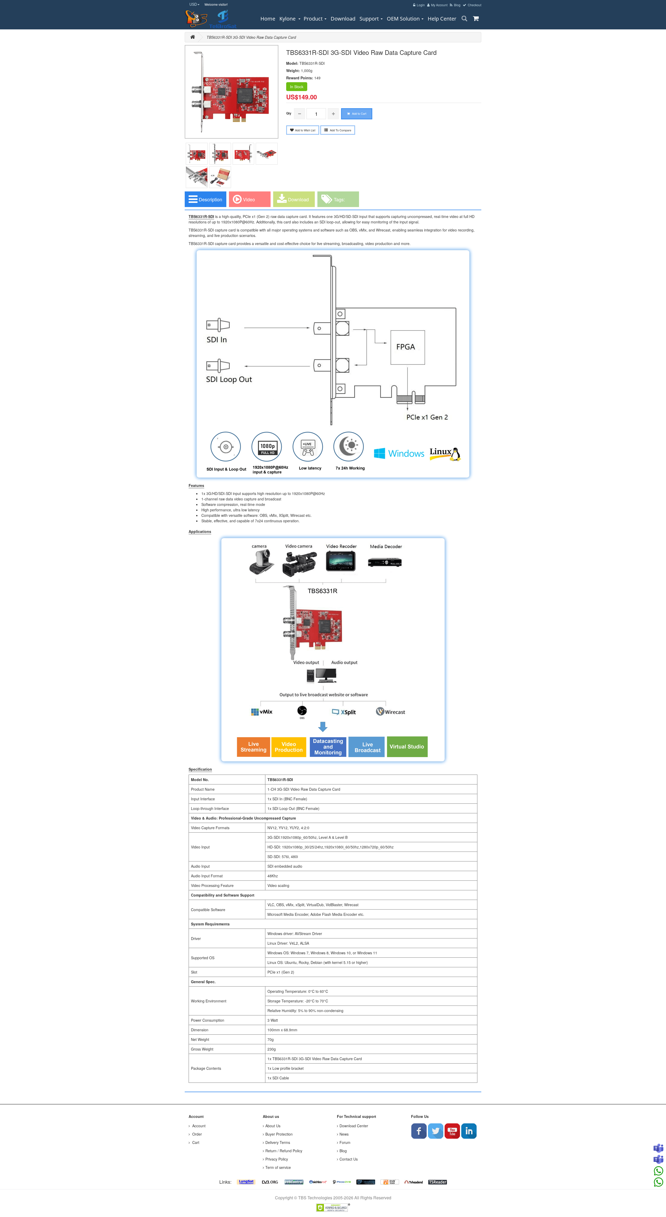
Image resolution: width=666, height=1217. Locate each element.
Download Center (354, 1125)
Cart (195, 1142)
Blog (343, 1150)
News (344, 1134)
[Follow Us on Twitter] (435, 1131)
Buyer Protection (279, 1134)
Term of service (278, 1167)
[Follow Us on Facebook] (419, 1131)
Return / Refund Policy (283, 1150)
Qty (288, 113)
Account (198, 1125)
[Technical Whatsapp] (658, 1182)
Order (196, 1134)
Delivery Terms (277, 1142)
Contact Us (349, 1159)
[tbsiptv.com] (196, 19)
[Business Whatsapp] (658, 1171)
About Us (272, 1125)
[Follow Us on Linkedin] (469, 1131)
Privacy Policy (276, 1159)
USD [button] (193, 4)
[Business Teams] (658, 1149)
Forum (345, 1142)
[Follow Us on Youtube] (452, 1131)
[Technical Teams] (658, 1160)
